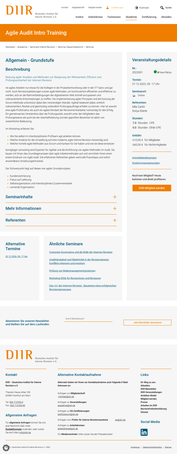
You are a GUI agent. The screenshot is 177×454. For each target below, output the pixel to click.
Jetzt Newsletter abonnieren (147, 322)
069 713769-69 (17, 405)
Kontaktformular (14, 429)
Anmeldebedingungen (144, 157)
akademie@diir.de (66, 405)
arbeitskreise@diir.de (68, 428)
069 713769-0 (16, 402)
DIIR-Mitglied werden (152, 188)
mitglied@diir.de (66, 396)
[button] (6, 448)
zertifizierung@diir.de (68, 414)
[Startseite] (32, 12)
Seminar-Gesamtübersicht (70, 47)
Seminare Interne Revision (42, 47)
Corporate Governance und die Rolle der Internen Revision (80, 252)
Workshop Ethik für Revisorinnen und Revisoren (75, 278)
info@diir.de (25, 432)
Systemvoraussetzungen (146, 163)
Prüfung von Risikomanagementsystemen (72, 270)
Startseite (10, 47)
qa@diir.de (120, 420)
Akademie (22, 47)
